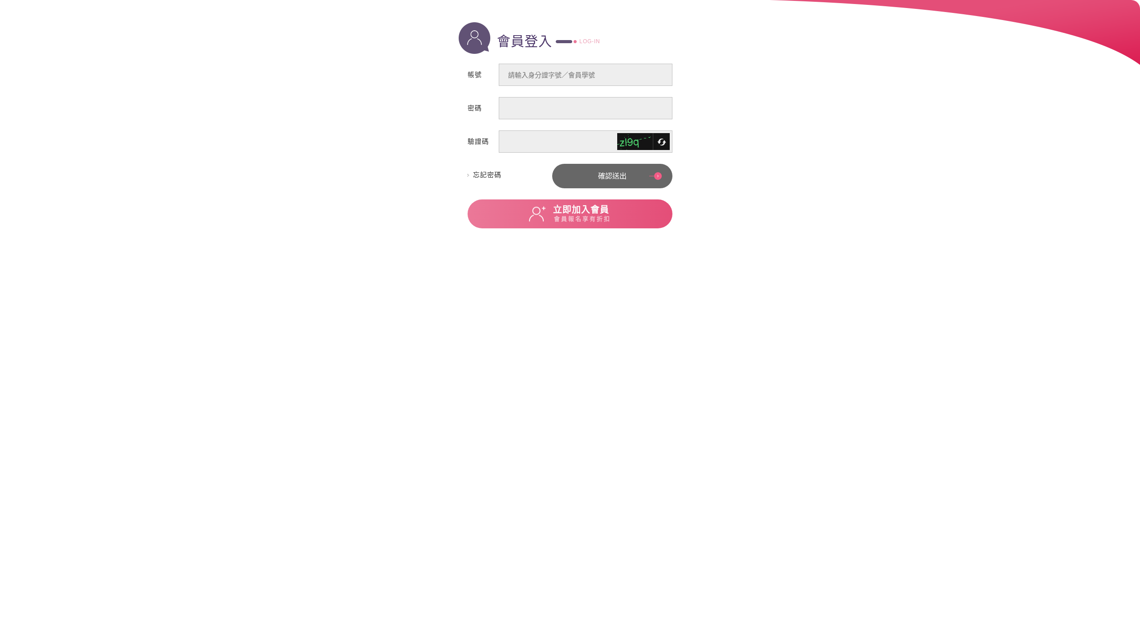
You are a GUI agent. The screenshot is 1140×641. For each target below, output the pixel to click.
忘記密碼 (487, 175)
